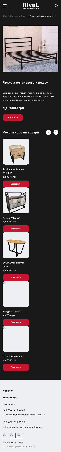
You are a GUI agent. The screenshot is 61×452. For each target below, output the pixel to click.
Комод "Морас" (11, 217)
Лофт (24, 16)
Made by (13, 442)
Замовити (13, 117)
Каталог (14, 16)
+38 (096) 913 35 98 (14, 422)
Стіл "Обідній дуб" (13, 356)
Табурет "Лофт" (12, 311)
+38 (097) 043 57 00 (14, 409)
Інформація (10, 397)
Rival (5, 16)
